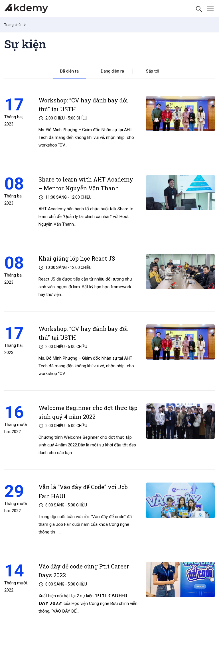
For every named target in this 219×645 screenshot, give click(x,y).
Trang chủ (12, 24)
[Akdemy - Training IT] (26, 8)
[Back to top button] (206, 635)
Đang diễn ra (112, 71)
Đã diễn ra (69, 71)
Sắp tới (152, 71)
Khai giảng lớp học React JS (76, 258)
